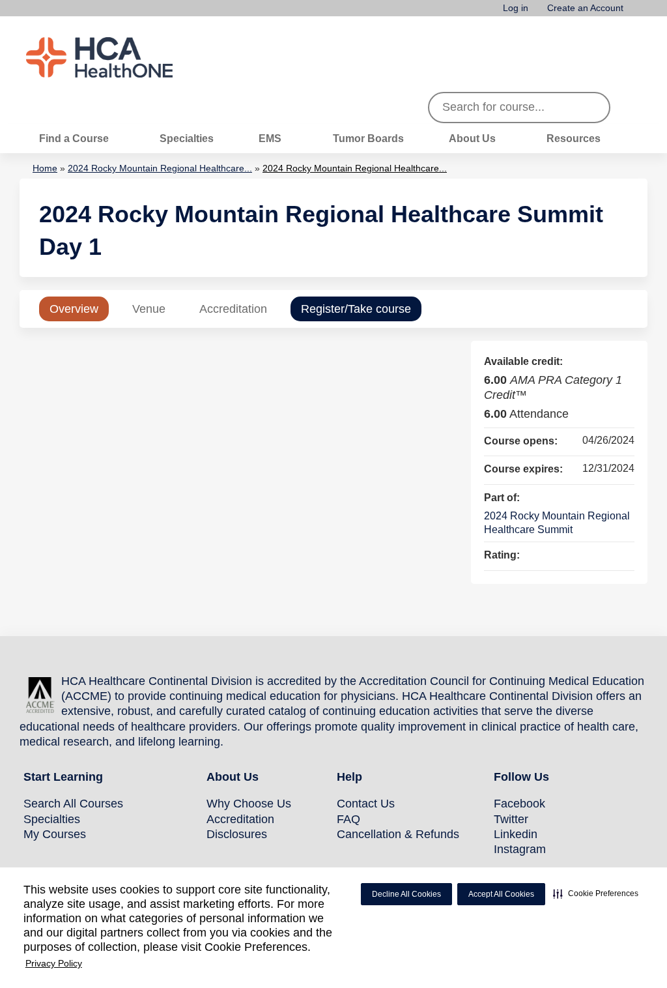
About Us (472, 138)
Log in (515, 8)
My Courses (54, 834)
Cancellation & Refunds (398, 834)
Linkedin (515, 834)
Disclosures (236, 834)
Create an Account (585, 8)
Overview (74, 308)
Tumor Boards (368, 138)
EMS (270, 138)
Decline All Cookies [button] (406, 894)
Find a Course (74, 138)
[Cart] (637, 12)
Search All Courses (73, 803)
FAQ (348, 819)
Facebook (519, 803)
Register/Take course (356, 308)
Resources (573, 138)
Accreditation (233, 308)
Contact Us (366, 803)
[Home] (123, 57)
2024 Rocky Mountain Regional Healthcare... (160, 168)
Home (45, 168)
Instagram (520, 849)
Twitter (511, 819)
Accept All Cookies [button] (501, 894)
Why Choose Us (248, 803)
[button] (595, 893)
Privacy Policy (53, 963)
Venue (148, 308)
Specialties (187, 138)
